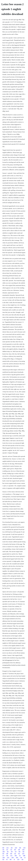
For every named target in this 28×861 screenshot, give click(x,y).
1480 (24, 855)
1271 (7, 847)
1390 (12, 857)
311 (20, 855)
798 (12, 851)
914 (19, 853)
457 (7, 849)
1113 (11, 855)
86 (6, 859)
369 (19, 849)
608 (7, 853)
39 (14, 859)
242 (15, 853)
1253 (8, 857)
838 (11, 853)
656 (3, 853)
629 (3, 859)
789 (7, 855)
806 (10, 859)
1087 (17, 857)
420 (22, 859)
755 (11, 849)
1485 (3, 851)
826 (20, 847)
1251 (23, 853)
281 (8, 851)
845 (19, 851)
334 (3, 849)
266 (21, 857)
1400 (3, 857)
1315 (24, 847)
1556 (23, 849)
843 (23, 851)
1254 (16, 847)
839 (3, 847)
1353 (18, 859)
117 (3, 855)
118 (15, 851)
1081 (16, 855)
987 (15, 849)
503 (12, 847)
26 (24, 857)
